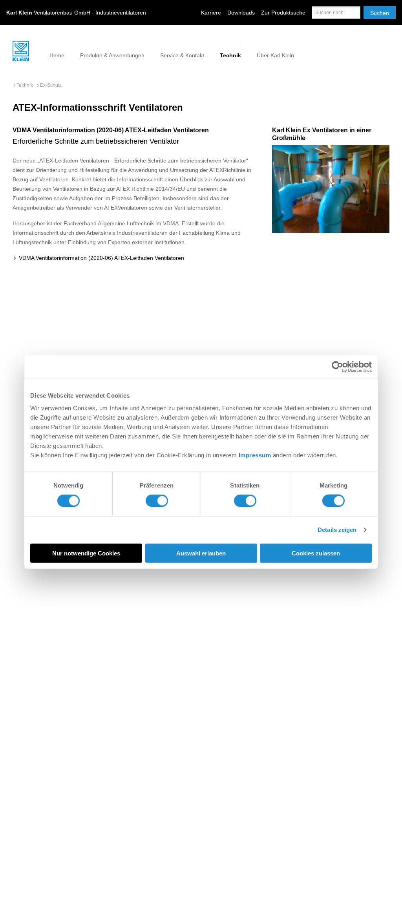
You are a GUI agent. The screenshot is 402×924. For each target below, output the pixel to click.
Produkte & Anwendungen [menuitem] (112, 55)
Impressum (255, 454)
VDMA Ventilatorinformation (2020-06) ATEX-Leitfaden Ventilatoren (100, 258)
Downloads (241, 12)
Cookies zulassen (316, 553)
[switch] (157, 501)
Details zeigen (337, 529)
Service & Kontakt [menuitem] (182, 55)
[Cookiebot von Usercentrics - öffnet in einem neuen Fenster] (337, 367)
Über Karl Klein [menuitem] (275, 55)
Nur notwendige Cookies (86, 553)
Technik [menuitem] (230, 55)
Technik (24, 85)
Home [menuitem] (56, 55)
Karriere (211, 12)
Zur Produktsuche (283, 12)
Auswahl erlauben (201, 553)
